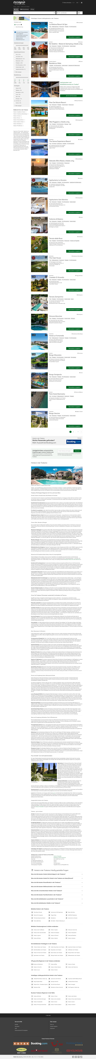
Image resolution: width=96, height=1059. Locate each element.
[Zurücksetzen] (54, 12)
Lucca (54, 793)
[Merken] (46, 24)
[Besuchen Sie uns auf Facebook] (73, 1057)
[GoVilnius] (74, 1050)
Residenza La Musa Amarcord (60, 857)
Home (14, 6)
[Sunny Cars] (21, 1050)
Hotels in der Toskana (25, 6)
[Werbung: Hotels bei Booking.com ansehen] (73, 442)
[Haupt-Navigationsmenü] (82, 2)
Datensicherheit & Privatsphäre (21, 1030)
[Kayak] (21, 1043)
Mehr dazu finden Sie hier (67, 454)
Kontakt (16, 1024)
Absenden (77, 451)
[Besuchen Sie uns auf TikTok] (81, 1057)
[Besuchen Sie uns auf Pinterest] (79, 1057)
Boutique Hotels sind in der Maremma (72, 559)
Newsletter (17, 1026)
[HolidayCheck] (74, 1043)
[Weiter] (81, 431)
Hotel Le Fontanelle (39, 806)
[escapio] (19, 2)
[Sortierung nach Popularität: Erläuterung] (21, 25)
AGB (16, 1028)
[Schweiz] (39, 1050)
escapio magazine (53, 1026)
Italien (18, 6)
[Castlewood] (57, 1050)
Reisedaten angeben (74, 37)
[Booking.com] (39, 1043)
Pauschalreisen (26, 9)
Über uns (52, 1024)
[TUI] (57, 1043)
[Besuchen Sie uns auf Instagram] (76, 1057)
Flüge (33, 9)
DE (77, 2)
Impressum (52, 1028)
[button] (36, 24)
